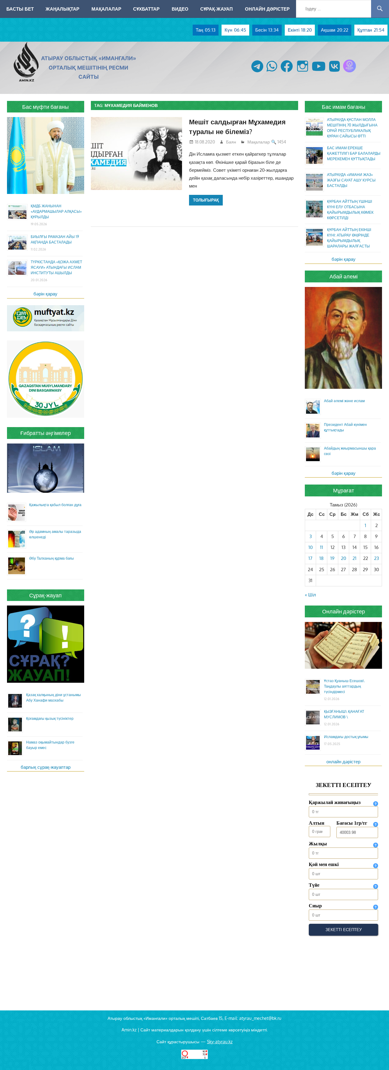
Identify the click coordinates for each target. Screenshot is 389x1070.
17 (310, 558)
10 (310, 547)
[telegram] (257, 72)
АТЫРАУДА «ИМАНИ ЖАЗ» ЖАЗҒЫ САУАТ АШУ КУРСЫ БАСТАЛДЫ (351, 180)
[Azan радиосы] (349, 72)
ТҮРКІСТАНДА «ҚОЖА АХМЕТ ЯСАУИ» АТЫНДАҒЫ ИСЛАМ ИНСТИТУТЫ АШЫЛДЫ (56, 267)
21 (354, 558)
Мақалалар (106, 9)
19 (332, 558)
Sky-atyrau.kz (219, 1041)
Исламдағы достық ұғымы (346, 736)
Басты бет (20, 9)
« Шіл (310, 595)
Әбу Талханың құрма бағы (51, 558)
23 (376, 558)
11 (321, 547)
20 (343, 558)
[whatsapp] (272, 72)
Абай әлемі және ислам (344, 401)
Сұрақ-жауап (216, 9)
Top (374, 1055)
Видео (180, 9)
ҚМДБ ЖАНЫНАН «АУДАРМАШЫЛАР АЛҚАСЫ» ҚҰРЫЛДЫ (56, 211)
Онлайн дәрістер (267, 9)
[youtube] (319, 72)
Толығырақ (206, 200)
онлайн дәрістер (343, 762)
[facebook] (287, 72)
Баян (231, 141)
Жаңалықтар (62, 9)
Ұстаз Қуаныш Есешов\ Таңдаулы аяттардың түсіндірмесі (344, 686)
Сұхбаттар (146, 9)
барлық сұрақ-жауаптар (46, 767)
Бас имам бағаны (343, 106)
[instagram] (302, 72)
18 (321, 558)
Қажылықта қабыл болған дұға (55, 504)
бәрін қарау (45, 294)
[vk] (334, 72)
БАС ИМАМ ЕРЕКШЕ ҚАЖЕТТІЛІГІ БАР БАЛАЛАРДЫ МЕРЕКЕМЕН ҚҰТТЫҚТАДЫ (353, 153)
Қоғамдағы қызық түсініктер (50, 718)
